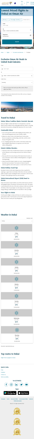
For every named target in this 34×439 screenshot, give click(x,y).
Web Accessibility (4, 377)
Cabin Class (3, 79)
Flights (8, 52)
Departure (5, 34)
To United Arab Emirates (18, 52)
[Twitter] (21, 385)
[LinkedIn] (16, 385)
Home (2, 52)
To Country (3, 398)
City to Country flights (23, 398)
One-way (5, 19)
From (4, 23)
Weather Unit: (30, 218)
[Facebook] (6, 385)
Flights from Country (18, 400)
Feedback (3, 372)
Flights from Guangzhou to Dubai (8, 357)
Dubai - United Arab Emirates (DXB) (11, 30)
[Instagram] (11, 385)
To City (8, 398)
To (3, 29)
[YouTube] (26, 385)
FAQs (2, 370)
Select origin (5, 25)
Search (17, 41)
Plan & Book (23, 3)
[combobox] (18, 69)
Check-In (27, 3)
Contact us (3, 374)
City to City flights (14, 398)
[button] (16, 19)
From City (31, 398)
